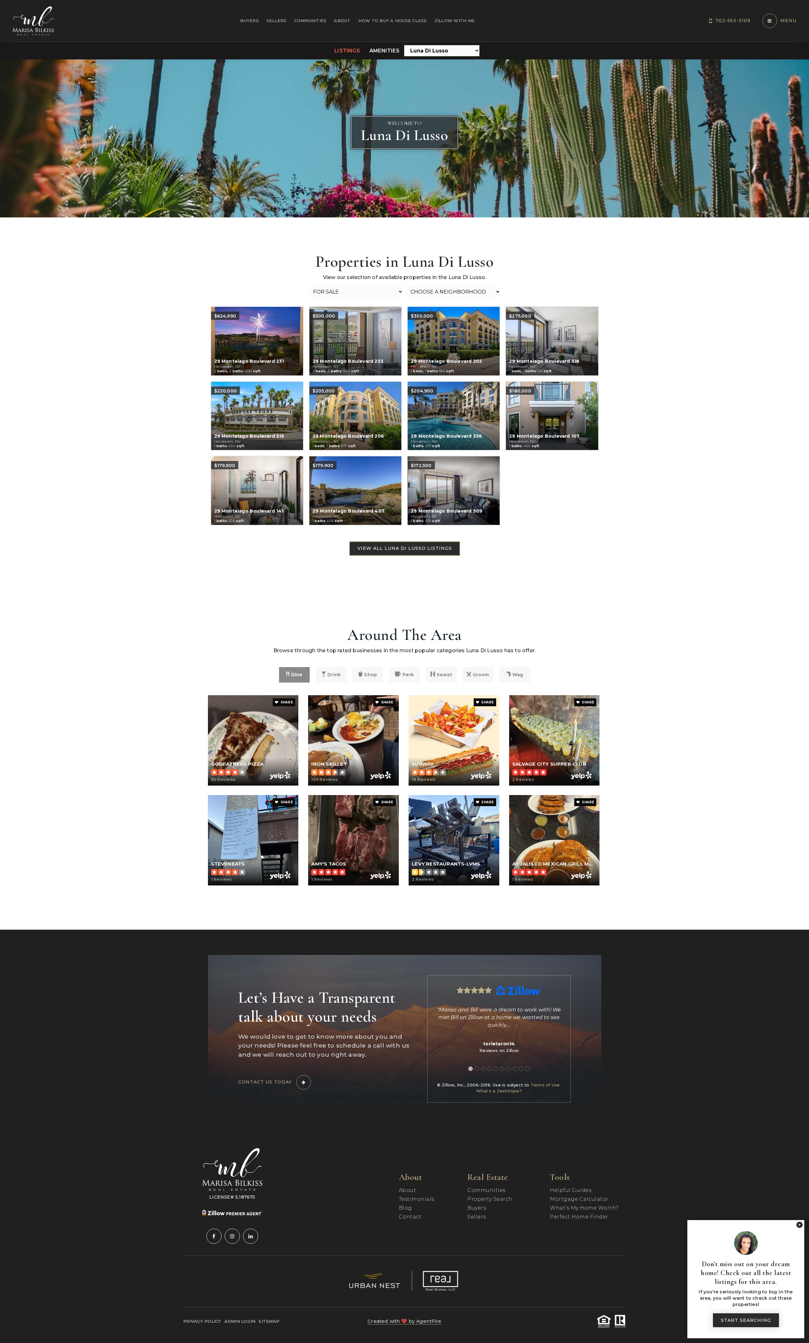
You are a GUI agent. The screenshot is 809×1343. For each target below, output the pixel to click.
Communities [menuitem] (310, 20)
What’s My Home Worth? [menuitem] (584, 1208)
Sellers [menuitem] (276, 20)
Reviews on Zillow (499, 1050)
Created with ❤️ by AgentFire (404, 1321)
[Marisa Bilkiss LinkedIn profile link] (250, 1236)
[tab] (470, 1068)
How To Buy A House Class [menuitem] (392, 20)
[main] (404, 494)
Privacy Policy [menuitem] (202, 1321)
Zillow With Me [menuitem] (455, 20)
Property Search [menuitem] (490, 1199)
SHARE (286, 702)
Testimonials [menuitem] (416, 1199)
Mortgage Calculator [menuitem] (579, 1199)
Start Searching (746, 1320)
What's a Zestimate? (499, 1090)
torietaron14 (499, 1044)
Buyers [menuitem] (249, 20)
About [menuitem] (342, 20)
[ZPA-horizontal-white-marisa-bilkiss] (232, 1212)
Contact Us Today (265, 1082)
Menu (788, 20)
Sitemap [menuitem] (269, 1321)
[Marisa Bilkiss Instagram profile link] (232, 1236)
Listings (347, 51)
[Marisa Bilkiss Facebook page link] (214, 1236)
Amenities (384, 51)
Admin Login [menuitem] (240, 1321)
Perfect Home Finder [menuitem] (579, 1217)
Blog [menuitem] (405, 1208)
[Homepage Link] (33, 20)
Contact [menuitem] (410, 1217)
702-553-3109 (733, 20)
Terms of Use (545, 1084)
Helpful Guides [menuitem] (570, 1190)
